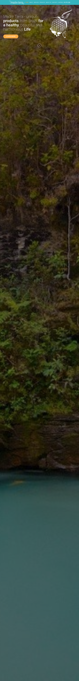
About (31, 2)
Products (42, 2)
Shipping (60, 2)
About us (48, 2)
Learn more (11, 36)
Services (36, 2)
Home (27, 2)
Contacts (54, 2)
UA (64, 2)
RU (67, 2)
